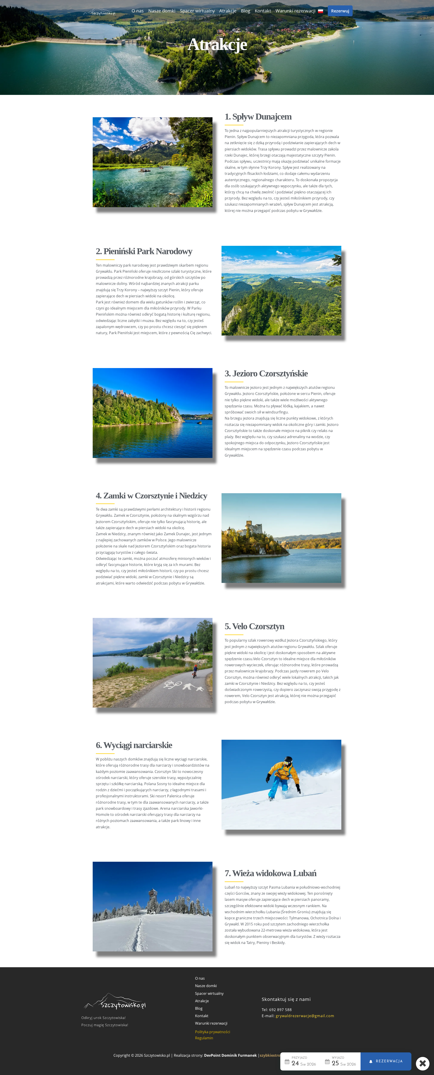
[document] (217, 537)
